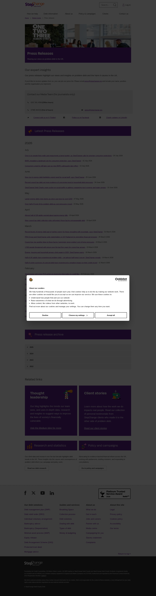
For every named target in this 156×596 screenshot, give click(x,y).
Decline (45, 315)
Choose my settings (77, 315)
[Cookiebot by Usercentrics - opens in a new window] (117, 279)
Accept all (111, 315)
